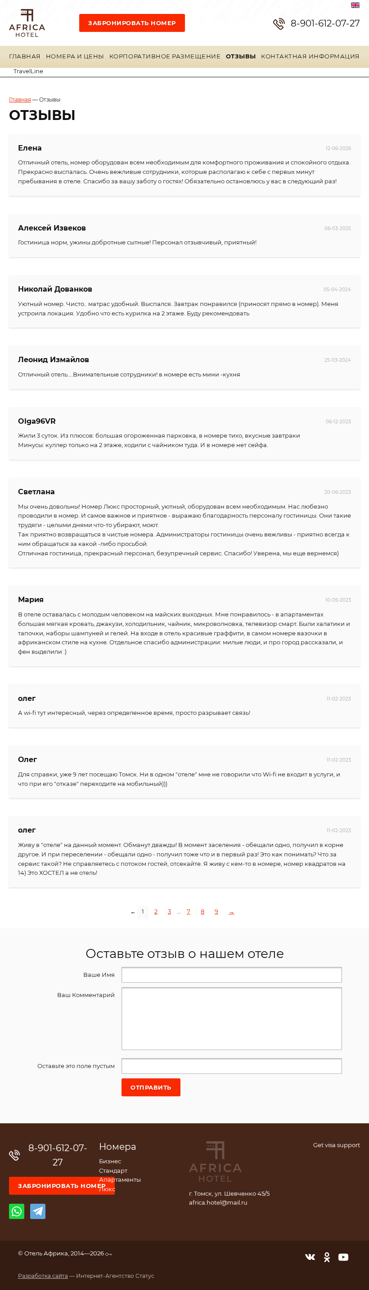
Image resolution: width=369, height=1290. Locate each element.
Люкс (107, 1189)
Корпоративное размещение (164, 57)
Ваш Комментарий (86, 995)
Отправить (150, 1088)
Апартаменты (120, 1180)
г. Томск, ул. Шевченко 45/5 (229, 1194)
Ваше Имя (99, 975)
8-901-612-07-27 (325, 23)
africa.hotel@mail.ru (218, 1203)
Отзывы (241, 57)
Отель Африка (27, 23)
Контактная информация (310, 57)
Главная (25, 57)
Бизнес (110, 1162)
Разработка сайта (43, 1276)
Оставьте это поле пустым (76, 1066)
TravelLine (28, 72)
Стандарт (113, 1171)
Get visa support (336, 1145)
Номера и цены (75, 57)
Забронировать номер (132, 24)
